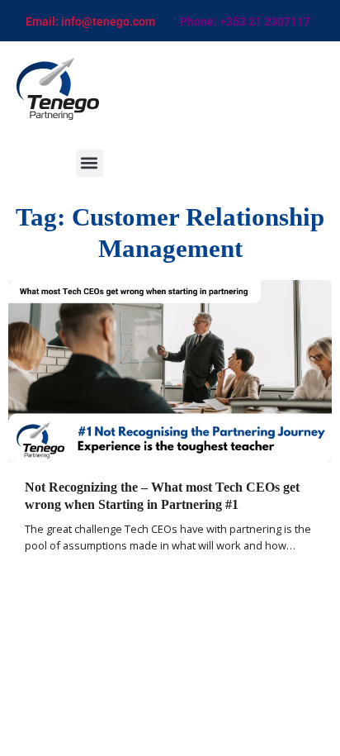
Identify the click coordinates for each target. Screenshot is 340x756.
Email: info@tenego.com (90, 21)
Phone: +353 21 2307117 (245, 21)
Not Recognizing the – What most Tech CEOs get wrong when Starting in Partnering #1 (162, 495)
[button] (89, 163)
